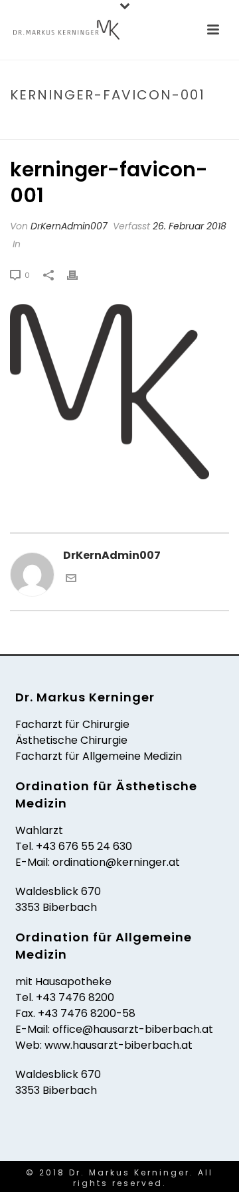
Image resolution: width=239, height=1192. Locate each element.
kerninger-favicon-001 (106, 123)
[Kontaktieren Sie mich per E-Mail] (71, 579)
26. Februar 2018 (189, 226)
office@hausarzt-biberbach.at (132, 1029)
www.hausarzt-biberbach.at (118, 1045)
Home (33, 123)
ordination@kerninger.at (116, 862)
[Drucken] (79, 275)
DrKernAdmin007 (69, 226)
